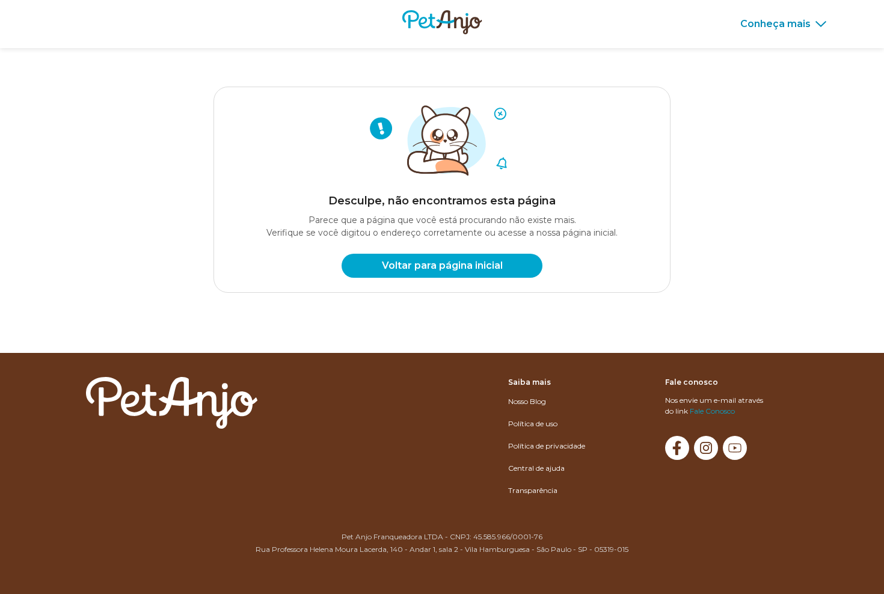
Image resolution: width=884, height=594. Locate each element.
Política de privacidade (546, 445)
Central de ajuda (536, 468)
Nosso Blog (527, 401)
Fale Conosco (712, 410)
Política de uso (532, 423)
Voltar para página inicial (442, 265)
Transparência (532, 490)
